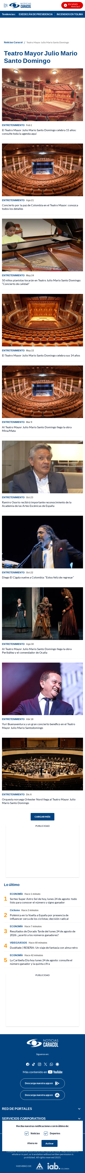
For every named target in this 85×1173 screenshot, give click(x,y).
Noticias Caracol (13, 42)
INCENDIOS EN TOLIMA (70, 14)
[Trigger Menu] (5, 5)
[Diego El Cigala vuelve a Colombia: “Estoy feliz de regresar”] (42, 542)
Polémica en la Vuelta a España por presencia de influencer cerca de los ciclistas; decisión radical (39, 916)
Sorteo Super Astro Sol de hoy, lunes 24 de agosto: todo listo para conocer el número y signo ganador (43, 900)
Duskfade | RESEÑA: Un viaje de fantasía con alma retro (44, 947)
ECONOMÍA (16, 893)
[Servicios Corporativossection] (79, 1118)
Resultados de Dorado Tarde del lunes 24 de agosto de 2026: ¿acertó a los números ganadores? (42, 933)
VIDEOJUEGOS (18, 942)
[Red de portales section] (79, 1108)
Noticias (35, 1133)
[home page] (42, 1043)
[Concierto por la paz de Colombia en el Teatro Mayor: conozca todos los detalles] (42, 170)
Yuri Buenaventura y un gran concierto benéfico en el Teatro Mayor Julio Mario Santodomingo (38, 725)
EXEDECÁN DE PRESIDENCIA (36, 14)
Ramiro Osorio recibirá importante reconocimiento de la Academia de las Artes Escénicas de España (36, 504)
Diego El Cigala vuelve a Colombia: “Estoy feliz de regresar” (38, 577)
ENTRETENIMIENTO (13, 125)
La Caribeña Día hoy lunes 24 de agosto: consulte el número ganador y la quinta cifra (41, 961)
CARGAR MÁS (42, 816)
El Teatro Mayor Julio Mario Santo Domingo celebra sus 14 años (41, 355)
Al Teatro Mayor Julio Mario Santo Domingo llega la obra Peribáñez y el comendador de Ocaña (37, 650)
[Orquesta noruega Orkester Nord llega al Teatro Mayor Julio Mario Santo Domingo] (42, 764)
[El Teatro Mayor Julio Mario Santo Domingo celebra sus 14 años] (42, 320)
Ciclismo (15, 910)
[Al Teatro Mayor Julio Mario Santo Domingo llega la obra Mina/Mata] (42, 392)
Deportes (55, 1133)
